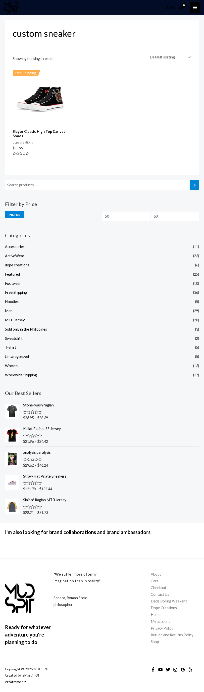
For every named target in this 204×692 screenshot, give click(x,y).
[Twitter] (168, 669)
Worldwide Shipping (21, 375)
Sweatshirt (14, 338)
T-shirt (10, 347)
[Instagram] (175, 669)
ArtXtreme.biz (15, 682)
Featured (12, 274)
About (156, 574)
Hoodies (12, 301)
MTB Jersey (15, 320)
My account (160, 621)
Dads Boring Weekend (169, 601)
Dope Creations (164, 608)
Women (11, 366)
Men (8, 311)
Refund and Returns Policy (172, 635)
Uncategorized (17, 356)
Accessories (15, 247)
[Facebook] (153, 669)
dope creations (17, 265)
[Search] (194, 185)
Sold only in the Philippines (26, 329)
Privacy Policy (162, 628)
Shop (155, 642)
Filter (14, 214)
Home (155, 614)
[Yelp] (190, 669)
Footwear (13, 283)
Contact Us (160, 594)
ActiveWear (14, 256)
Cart (154, 581)
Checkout (158, 588)
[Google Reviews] (183, 669)
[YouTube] (160, 669)
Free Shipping (16, 292)
